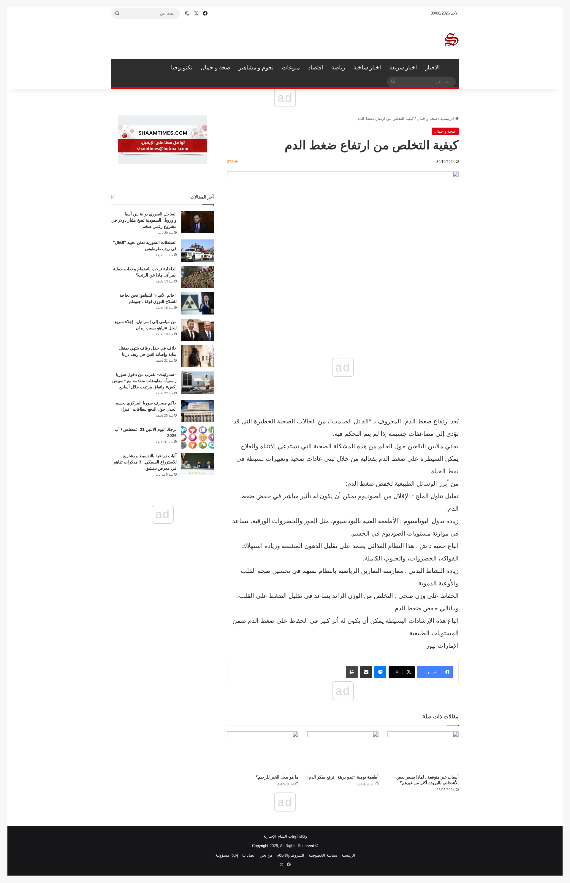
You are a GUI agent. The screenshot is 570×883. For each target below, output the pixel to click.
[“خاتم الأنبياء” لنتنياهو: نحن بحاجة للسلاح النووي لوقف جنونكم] (197, 303)
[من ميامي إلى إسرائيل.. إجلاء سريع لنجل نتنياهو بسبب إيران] (197, 330)
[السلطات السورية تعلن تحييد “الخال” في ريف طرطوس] (197, 250)
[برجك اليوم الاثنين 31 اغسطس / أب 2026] (197, 437)
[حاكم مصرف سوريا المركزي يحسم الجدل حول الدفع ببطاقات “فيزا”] (197, 411)
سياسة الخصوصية (322, 855)
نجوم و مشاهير (256, 67)
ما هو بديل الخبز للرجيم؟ (277, 777)
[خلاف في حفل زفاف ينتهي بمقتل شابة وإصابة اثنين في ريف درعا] (197, 356)
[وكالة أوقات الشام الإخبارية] (451, 39)
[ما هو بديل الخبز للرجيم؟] (262, 751)
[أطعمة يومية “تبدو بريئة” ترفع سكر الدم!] (343, 751)
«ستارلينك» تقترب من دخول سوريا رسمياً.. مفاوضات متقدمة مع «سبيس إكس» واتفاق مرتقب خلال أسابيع (144, 380)
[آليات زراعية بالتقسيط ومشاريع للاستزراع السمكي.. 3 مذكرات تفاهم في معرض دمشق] (197, 464)
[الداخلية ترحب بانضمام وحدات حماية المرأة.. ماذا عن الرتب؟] (197, 277)
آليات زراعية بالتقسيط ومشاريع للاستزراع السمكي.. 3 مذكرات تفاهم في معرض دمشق (145, 462)
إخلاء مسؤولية (226, 855)
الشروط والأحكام (290, 855)
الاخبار (432, 67)
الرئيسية (451, 68)
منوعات (291, 67)
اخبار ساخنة (367, 67)
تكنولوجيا (181, 67)
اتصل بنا (249, 855)
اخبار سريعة (403, 67)
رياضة (338, 67)
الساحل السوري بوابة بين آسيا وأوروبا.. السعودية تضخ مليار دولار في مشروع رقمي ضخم (144, 220)
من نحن (266, 855)
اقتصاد (315, 67)
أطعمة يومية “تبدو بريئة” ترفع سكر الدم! (343, 777)
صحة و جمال (215, 67)
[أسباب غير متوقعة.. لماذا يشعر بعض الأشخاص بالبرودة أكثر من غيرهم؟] (423, 751)
